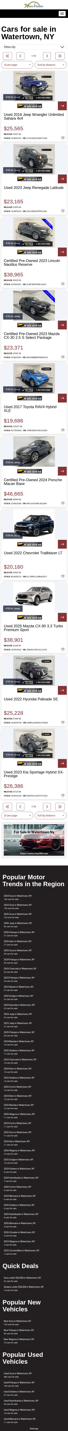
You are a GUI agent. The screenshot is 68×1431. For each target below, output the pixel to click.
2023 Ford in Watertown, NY (17, 1125)
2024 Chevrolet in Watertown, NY (20, 970)
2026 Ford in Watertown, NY (17, 1188)
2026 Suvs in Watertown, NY (18, 916)
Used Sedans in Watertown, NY (19, 1393)
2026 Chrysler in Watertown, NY (19, 1234)
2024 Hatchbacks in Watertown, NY (21, 1179)
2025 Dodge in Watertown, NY (18, 1161)
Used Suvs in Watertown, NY (18, 1375)
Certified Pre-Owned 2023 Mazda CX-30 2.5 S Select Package (31, 335)
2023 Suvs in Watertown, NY (18, 907)
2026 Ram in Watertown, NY (18, 943)
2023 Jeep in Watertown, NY (18, 1025)
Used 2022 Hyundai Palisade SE (31, 699)
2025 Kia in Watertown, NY (17, 1143)
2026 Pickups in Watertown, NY (19, 934)
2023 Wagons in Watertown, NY (19, 1243)
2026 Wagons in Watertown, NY (19, 1116)
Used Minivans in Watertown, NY (20, 1420)
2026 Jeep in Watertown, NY (18, 925)
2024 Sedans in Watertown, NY (19, 1170)
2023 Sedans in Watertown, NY (19, 1079)
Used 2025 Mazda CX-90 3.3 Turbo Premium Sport (33, 628)
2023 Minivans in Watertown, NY (20, 1198)
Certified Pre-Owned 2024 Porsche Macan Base (33, 482)
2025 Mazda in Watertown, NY (19, 1107)
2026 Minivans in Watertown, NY (20, 1225)
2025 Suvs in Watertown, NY (18, 952)
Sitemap (34, 1428)
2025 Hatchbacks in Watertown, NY (21, 1216)
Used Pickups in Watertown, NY (19, 1384)
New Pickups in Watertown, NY (19, 1332)
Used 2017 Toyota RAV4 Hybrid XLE (30, 409)
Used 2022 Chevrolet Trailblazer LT (33, 553)
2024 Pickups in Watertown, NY (19, 961)
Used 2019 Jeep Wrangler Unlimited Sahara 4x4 (34, 116)
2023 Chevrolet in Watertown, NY (20, 1061)
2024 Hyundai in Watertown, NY (19, 1007)
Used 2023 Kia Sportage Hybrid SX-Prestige (34, 774)
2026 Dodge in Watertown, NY (18, 997)
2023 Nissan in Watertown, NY (19, 988)
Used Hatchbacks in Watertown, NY (21, 1402)
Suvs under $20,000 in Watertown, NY (22, 1279)
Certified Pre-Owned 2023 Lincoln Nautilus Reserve (32, 262)
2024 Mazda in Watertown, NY (19, 1043)
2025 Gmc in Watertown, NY (17, 1134)
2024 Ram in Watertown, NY (18, 1070)
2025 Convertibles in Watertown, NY (21, 1252)
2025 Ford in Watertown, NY (17, 1088)
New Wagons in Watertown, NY (19, 1341)
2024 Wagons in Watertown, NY (19, 1152)
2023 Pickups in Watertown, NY (19, 979)
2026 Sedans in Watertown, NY (19, 1207)
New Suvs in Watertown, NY (17, 1323)
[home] (34, 4)
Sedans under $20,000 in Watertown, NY (24, 1288)
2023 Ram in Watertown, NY (18, 1097)
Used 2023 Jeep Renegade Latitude (34, 188)
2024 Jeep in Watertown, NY (18, 1016)
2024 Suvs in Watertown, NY (18, 897)
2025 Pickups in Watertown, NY (19, 1034)
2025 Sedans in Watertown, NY (19, 1052)
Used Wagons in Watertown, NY (19, 1411)
